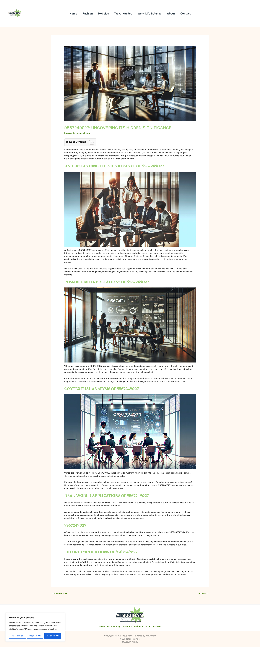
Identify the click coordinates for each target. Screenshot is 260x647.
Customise (17, 636)
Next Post (203, 593)
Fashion (88, 13)
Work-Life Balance (150, 13)
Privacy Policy (113, 626)
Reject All (35, 636)
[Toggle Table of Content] (90, 142)
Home (73, 13)
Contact (185, 13)
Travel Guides (123, 13)
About (171, 13)
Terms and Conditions (132, 626)
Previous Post (59, 593)
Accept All (53, 636)
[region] (35, 627)
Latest (67, 133)
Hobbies (103, 13)
